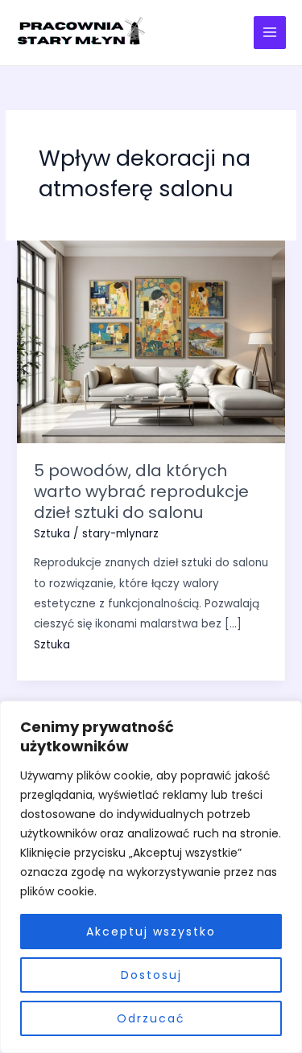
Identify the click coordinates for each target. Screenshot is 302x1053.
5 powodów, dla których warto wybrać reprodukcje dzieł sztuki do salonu (141, 491)
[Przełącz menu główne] (270, 32)
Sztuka (52, 533)
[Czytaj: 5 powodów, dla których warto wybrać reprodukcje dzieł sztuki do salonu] (151, 341)
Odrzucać (151, 1018)
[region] (151, 877)
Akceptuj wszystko (151, 931)
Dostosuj (151, 975)
